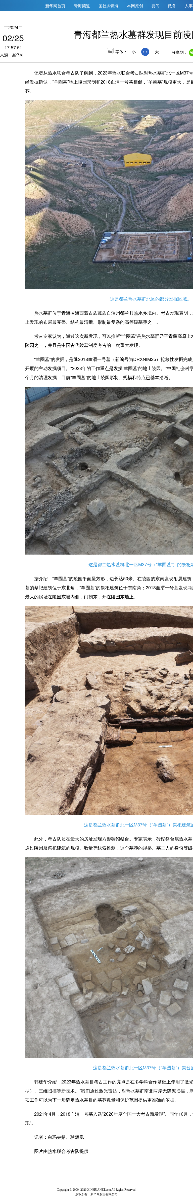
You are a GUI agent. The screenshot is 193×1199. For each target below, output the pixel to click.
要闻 (156, 6)
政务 (172, 6)
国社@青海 (108, 6)
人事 (189, 6)
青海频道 (82, 6)
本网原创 (135, 6)
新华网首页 (55, 6)
